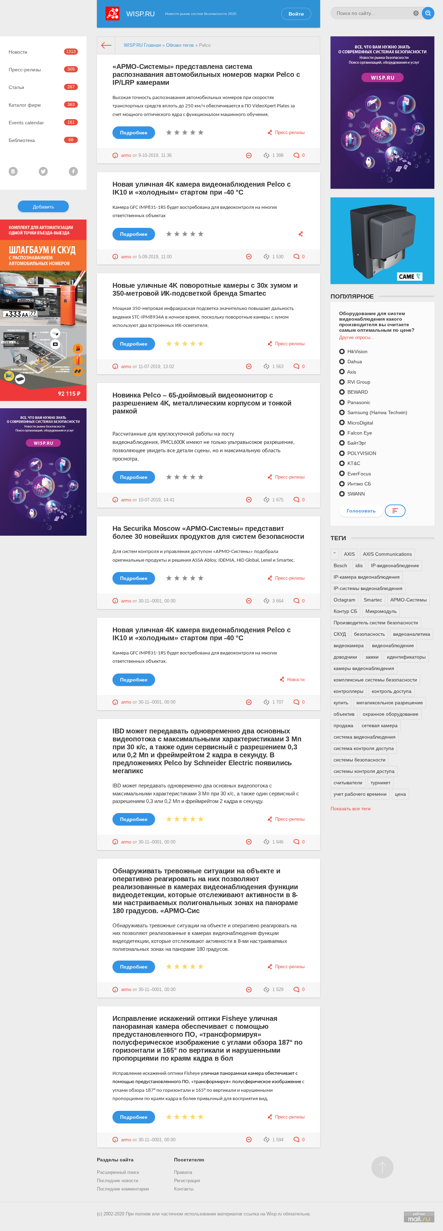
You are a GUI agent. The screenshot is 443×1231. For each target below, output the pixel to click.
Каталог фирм (42, 105)
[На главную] (106, 45)
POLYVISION (361, 453)
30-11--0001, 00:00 (156, 601)
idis (359, 565)
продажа (343, 725)
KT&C (353, 463)
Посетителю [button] (189, 1159)
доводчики (345, 657)
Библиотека (41, 140)
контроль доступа (392, 691)
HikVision (357, 351)
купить (341, 702)
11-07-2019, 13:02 (156, 366)
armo (126, 155)
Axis (351, 372)
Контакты (183, 1189)
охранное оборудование (390, 714)
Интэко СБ (358, 484)
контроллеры (348, 691)
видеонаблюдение (393, 645)
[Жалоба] (249, 155)
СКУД (340, 634)
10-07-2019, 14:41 (156, 500)
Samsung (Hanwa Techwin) (376, 412)
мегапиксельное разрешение (389, 702)
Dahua (354, 361)
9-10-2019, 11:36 (155, 155)
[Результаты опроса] (395, 511)
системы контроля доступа (364, 771)
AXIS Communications (387, 554)
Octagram (344, 600)
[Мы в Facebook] (73, 171)
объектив (344, 714)
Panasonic (358, 402)
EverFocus (358, 473)
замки (372, 657)
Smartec (373, 600)
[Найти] (428, 13)
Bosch (340, 565)
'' (335, 554)
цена (400, 794)
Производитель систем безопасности (376, 622)
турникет (380, 782)
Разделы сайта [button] (115, 1159)
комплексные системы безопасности (375, 680)
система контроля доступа (364, 748)
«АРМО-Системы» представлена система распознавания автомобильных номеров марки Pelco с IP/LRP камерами (206, 74)
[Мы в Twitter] (43, 171)
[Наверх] (382, 1167)
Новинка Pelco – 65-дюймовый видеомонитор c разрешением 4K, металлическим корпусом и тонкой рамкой (201, 403)
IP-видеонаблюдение (395, 565)
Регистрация (187, 1180)
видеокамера (349, 645)
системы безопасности (360, 759)
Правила (183, 1172)
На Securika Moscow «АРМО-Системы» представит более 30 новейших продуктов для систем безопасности (208, 532)
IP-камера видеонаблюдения (367, 577)
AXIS (349, 554)
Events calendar (42, 122)
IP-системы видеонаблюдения (368, 588)
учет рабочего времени (360, 794)
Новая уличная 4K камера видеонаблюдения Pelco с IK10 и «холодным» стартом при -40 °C (201, 188)
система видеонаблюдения (365, 737)
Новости (42, 52)
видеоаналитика (411, 634)
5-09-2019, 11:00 (155, 257)
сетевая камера (380, 725)
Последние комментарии (123, 1189)
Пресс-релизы (42, 69)
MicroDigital (359, 423)
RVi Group (358, 382)
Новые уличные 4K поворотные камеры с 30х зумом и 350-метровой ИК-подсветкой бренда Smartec (204, 289)
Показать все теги (351, 808)
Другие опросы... (356, 337)
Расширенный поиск (118, 1172)
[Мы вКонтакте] (13, 171)
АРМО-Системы (408, 600)
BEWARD (357, 392)
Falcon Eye (359, 433)
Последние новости (117, 1180)
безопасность (369, 634)
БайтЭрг (356, 443)
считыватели (348, 782)
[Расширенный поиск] (416, 13)
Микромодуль (381, 611)
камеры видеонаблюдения (364, 668)
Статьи (42, 87)
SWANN (355, 494)
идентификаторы (406, 657)
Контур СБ (345, 611)
